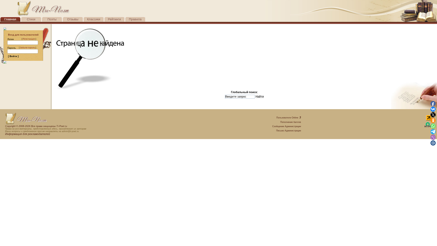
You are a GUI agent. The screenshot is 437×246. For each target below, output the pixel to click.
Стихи (31, 19)
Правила (135, 19)
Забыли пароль (27, 47)
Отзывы (72, 19)
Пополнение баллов (290, 122)
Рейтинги (114, 19)
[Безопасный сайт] (427, 126)
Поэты (52, 19)
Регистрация (29, 39)
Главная (10, 19)
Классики (93, 19)
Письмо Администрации (288, 130)
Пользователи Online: (288, 117)
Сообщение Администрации (286, 126)
